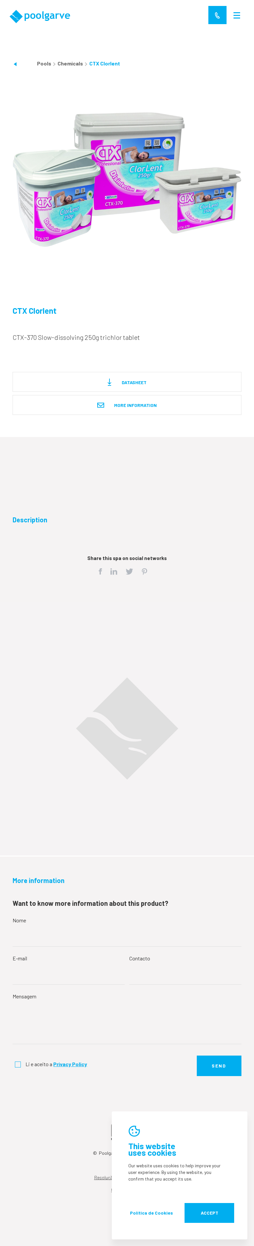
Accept (209, 1213)
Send (219, 1065)
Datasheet (134, 382)
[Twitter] (129, 572)
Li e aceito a (56, 1064)
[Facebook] (100, 572)
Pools (44, 63)
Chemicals (71, 63)
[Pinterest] (144, 572)
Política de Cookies (151, 1213)
